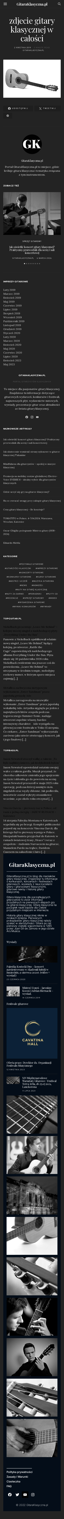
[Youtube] (25, 1494)
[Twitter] (17, 1494)
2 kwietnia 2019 (22, 48)
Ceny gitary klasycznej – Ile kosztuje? (23, 509)
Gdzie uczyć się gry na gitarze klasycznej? (26, 491)
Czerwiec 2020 (12, 352)
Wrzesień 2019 (12, 317)
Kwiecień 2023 (12, 360)
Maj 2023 (9, 364)
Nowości (38, 585)
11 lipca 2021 (29, 1091)
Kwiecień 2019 (12, 297)
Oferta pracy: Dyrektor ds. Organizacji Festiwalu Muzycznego (29, 1064)
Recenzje (12, 598)
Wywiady (47, 606)
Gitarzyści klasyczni (18, 568)
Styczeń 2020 (11, 333)
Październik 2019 (13, 321)
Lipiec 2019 (10, 309)
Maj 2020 (9, 348)
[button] (24, 264)
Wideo (53, 598)
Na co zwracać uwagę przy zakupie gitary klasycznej (32, 500)
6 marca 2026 (44, 258)
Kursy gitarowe (46, 577)
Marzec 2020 (11, 340)
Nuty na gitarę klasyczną (32, 589)
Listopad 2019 (12, 325)
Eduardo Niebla (11, 542)
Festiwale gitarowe (32, 564)
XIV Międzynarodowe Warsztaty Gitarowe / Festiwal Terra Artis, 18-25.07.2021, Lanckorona (39, 1082)
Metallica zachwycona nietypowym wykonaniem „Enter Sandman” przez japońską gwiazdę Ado (26, 691)
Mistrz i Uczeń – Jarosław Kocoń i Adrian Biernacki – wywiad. (37, 990)
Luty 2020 (9, 336)
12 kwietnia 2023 (16, 1070)
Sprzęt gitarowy (32, 241)
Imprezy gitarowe (47, 568)
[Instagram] (32, 417)
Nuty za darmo (15, 594)
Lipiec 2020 (10, 356)
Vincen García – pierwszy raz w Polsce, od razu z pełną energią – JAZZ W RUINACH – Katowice (29, 811)
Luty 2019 (9, 289)
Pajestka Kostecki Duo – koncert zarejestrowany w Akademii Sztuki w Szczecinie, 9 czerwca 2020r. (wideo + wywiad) (28, 971)
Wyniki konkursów (25, 606)
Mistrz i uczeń (18, 581)
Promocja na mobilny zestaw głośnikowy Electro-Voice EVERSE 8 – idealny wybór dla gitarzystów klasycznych (30, 480)
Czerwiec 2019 (12, 305)
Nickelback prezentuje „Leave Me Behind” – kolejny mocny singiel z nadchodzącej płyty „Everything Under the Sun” (30, 630)
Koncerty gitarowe (32, 572)
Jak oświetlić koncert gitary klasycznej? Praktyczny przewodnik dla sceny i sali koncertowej (32, 250)
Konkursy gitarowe (19, 577)
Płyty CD (53, 594)
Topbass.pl (11, 750)
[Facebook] (26, 417)
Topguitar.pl (12, 618)
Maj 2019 (9, 301)
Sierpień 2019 (11, 313)
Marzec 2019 (11, 293)
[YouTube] (37, 417)
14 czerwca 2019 (31, 998)
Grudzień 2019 (12, 329)
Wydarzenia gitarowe (32, 602)
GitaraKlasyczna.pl (32, 4)
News (24, 585)
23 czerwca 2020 (16, 979)
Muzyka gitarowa (43, 581)
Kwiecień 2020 (12, 344)
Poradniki (36, 594)
